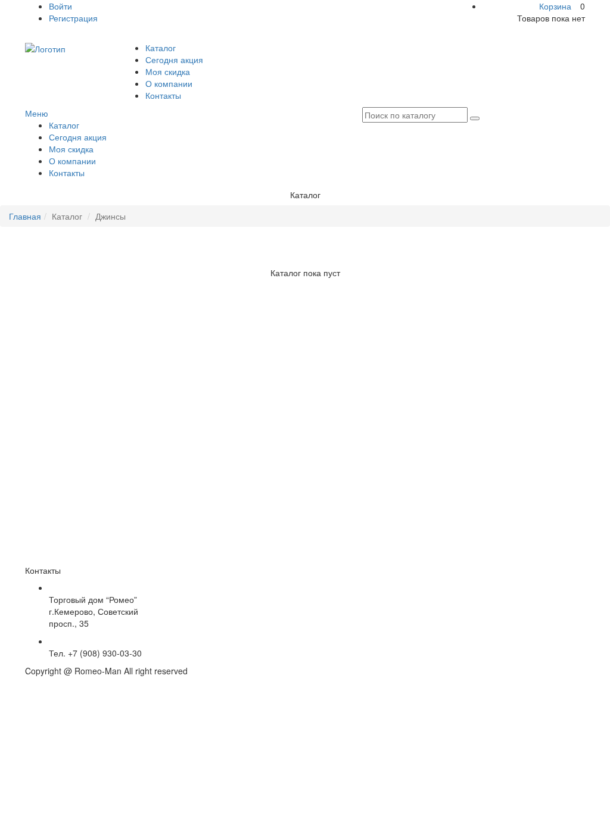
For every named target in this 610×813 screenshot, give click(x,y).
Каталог (160, 48)
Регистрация (73, 18)
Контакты (163, 95)
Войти (60, 6)
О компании (168, 83)
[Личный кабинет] (28, 36)
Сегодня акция (174, 59)
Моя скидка (167, 71)
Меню (36, 113)
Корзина (555, 6)
